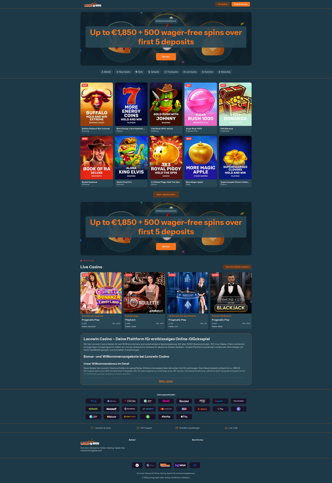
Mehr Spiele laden (166, 194)
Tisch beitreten (102, 293)
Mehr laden (166, 381)
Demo (98, 107)
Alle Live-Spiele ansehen (237, 267)
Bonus (166, 56)
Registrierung (240, 4)
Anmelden (223, 4)
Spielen (98, 101)
